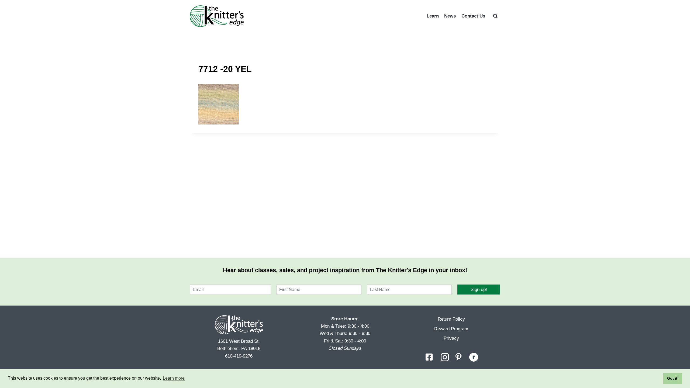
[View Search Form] (495, 16)
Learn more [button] (174, 378)
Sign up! (479, 289)
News (450, 16)
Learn (433, 16)
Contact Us (473, 16)
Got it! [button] (673, 378)
